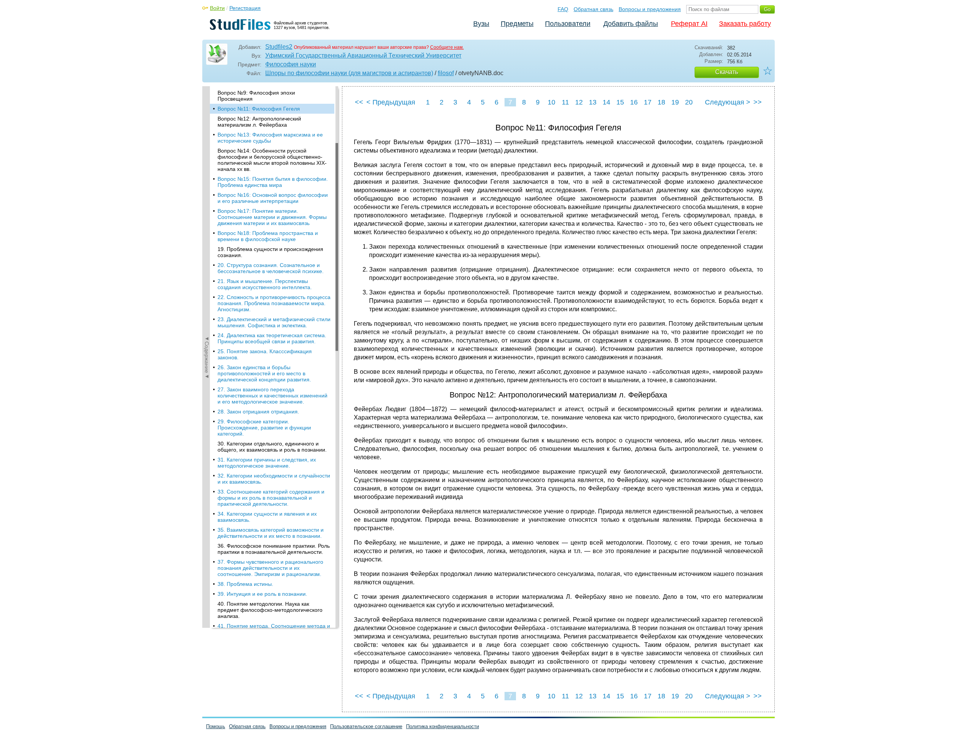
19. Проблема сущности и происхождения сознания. (270, 252)
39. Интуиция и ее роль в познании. (262, 594)
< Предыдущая (390, 102)
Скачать (726, 72)
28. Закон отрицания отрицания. (258, 412)
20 (689, 102)
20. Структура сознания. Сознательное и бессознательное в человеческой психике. (271, 268)
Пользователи (567, 23)
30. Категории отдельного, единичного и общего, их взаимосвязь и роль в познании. (272, 447)
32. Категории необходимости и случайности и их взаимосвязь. (274, 479)
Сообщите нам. (447, 47)
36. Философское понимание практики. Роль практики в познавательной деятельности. (274, 549)
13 (593, 102)
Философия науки (290, 64)
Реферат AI (689, 23)
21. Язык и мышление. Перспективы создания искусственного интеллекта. (265, 284)
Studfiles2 (278, 46)
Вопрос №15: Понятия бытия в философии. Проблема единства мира (273, 182)
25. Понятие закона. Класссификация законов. (265, 354)
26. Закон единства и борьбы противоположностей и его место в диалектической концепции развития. (264, 373)
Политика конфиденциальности (442, 726)
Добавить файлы (630, 23)
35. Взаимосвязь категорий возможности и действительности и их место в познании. (271, 533)
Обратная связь (593, 9)
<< (359, 102)
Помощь (215, 726)
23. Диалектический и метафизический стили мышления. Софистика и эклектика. (274, 322)
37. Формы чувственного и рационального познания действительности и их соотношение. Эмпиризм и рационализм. (270, 568)
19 (675, 102)
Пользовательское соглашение (366, 726)
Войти (217, 8)
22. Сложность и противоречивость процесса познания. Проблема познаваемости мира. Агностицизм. (274, 303)
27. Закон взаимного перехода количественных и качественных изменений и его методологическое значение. (272, 395)
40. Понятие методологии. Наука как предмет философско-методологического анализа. (270, 610)
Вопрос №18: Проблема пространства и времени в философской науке (268, 236)
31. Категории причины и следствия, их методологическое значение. (267, 463)
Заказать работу (745, 23)
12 (579, 102)
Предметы (517, 23)
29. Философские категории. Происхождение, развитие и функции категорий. (264, 427)
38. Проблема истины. (245, 584)
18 (661, 102)
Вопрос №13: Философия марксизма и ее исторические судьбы (270, 138)
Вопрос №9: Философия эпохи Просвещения (256, 96)
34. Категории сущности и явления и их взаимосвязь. (267, 517)
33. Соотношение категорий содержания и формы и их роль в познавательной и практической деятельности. (271, 498)
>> (757, 102)
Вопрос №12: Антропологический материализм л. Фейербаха (259, 122)
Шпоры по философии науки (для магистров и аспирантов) (349, 73)
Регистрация (245, 8)
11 (565, 102)
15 (620, 102)
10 (551, 102)
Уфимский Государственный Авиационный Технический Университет (363, 55)
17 (647, 102)
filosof (446, 73)
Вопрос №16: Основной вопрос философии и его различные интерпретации (273, 198)
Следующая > (727, 102)
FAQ (563, 9)
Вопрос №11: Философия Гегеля (259, 109)
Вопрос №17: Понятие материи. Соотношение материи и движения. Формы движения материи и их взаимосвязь (272, 217)
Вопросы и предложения (650, 9)
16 (634, 102)
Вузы (481, 23)
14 (606, 102)
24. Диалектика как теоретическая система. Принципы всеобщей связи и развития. (272, 338)
